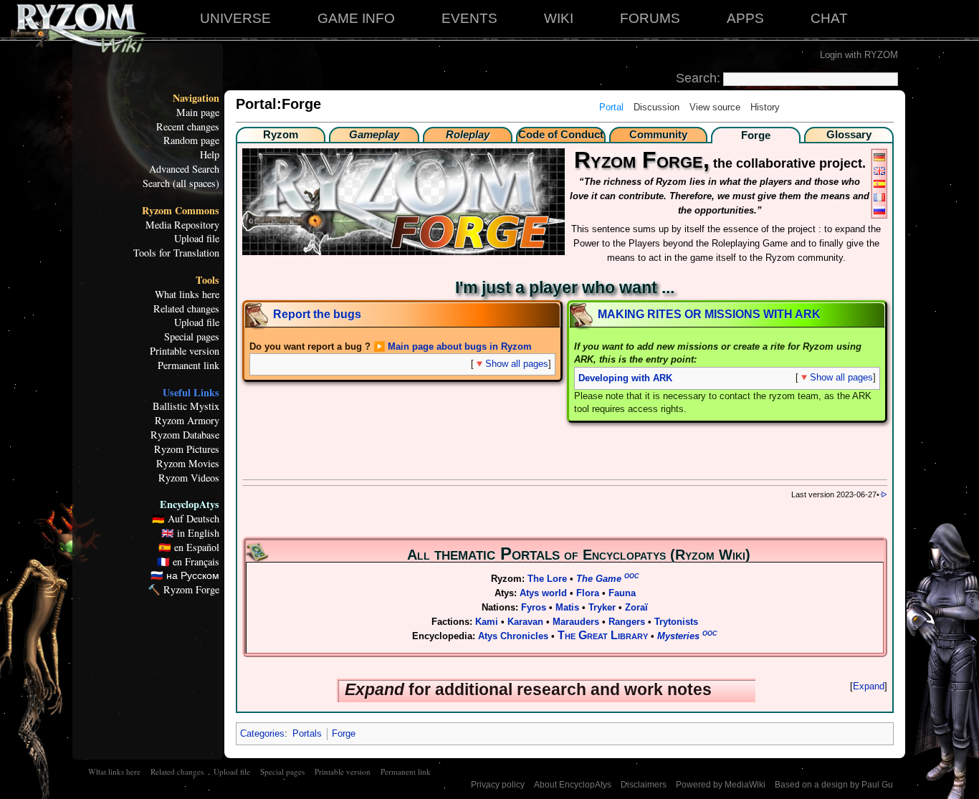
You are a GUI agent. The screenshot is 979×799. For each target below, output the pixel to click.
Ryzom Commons (180, 210)
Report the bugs (317, 314)
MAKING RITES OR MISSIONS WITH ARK (709, 314)
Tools (207, 280)
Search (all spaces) (181, 183)
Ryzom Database (185, 435)
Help (209, 154)
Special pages (191, 336)
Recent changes (187, 126)
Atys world (543, 593)
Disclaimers (644, 785)
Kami (486, 621)
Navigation (196, 98)
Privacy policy (498, 785)
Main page (197, 112)
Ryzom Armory (187, 420)
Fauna (622, 593)
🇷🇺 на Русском (185, 575)
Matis (567, 607)
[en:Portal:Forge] (879, 170)
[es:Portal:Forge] (879, 183)
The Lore (547, 578)
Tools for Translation (176, 253)
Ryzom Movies (187, 463)
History (765, 107)
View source (714, 107)
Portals (307, 733)
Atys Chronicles (513, 636)
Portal (611, 107)
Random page (191, 140)
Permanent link (188, 365)
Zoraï (636, 607)
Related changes (186, 308)
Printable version (184, 351)
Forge (343, 733)
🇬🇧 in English (190, 533)
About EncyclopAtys (572, 785)
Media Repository (182, 225)
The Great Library (603, 635)
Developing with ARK (625, 378)
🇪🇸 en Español (188, 547)
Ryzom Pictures (186, 449)
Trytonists (676, 621)
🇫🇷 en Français (188, 561)
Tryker (602, 607)
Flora (587, 593)
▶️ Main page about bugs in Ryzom (452, 346)
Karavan (525, 621)
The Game (607, 578)
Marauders (576, 621)
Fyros (533, 607)
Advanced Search (184, 169)
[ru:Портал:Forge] (879, 209)
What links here (187, 294)
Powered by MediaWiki (720, 785)
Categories (262, 733)
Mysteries (687, 636)
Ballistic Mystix (186, 406)
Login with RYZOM (859, 54)
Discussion (656, 107)
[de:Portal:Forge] (879, 156)
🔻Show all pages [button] (511, 364)
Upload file (196, 238)
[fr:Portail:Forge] (879, 196)
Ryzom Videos (188, 478)
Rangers (626, 621)
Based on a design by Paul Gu (834, 785)
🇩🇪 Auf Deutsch (185, 518)
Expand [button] (868, 686)
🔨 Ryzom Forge (183, 589)
